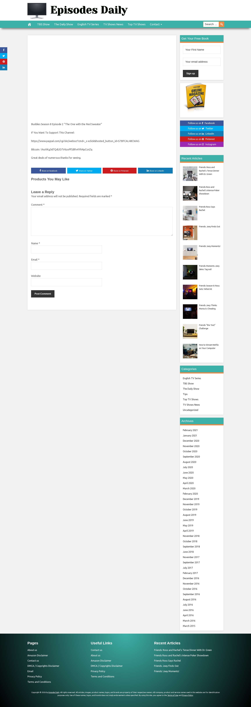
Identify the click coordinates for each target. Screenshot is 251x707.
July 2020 (188, 467)
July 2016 (188, 604)
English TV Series (88, 24)
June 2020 (188, 472)
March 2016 (189, 620)
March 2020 (189, 488)
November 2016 (191, 583)
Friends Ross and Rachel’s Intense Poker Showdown (181, 655)
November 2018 (191, 536)
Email (35, 259)
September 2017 (191, 562)
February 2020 (190, 493)
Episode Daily (54, 692)
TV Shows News (113, 24)
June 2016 (188, 610)
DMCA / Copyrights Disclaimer (43, 666)
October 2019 (190, 509)
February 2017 (190, 573)
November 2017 (191, 557)
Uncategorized (190, 410)
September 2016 (191, 594)
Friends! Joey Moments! (166, 671)
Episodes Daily (88, 10)
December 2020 (191, 440)
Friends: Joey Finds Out (166, 666)
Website (36, 275)
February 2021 (190, 430)
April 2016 (188, 615)
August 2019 (189, 515)
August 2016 (189, 599)
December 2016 (191, 578)
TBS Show (43, 24)
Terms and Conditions (39, 682)
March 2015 (189, 626)
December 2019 (191, 499)
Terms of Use (172, 695)
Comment (37, 204)
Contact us (33, 660)
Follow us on (201, 123)
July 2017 (188, 567)
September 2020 (191, 456)
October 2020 (190, 451)
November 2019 (191, 504)
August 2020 (189, 462)
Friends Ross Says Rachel (167, 660)
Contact (155, 24)
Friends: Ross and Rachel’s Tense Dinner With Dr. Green (183, 650)
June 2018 (188, 551)
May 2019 (188, 525)
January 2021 (190, 435)
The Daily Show (63, 24)
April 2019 (188, 530)
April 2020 (188, 483)
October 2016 (190, 589)
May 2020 (188, 478)
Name (35, 243)
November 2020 (191, 446)
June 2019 (188, 520)
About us (32, 650)
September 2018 (191, 546)
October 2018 (190, 541)
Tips (185, 394)
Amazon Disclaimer (37, 655)
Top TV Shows (137, 24)
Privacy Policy (34, 676)
